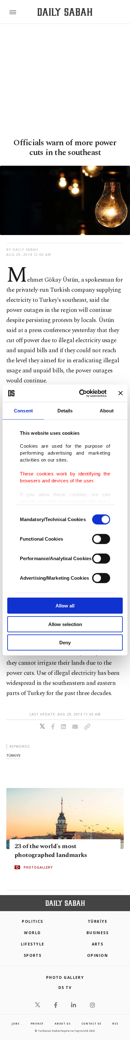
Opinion (97, 955)
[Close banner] (120, 393)
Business (97, 932)
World (32, 932)
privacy (37, 1023)
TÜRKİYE (97, 921)
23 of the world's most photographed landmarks (51, 851)
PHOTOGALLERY (38, 867)
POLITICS (32, 921)
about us (62, 1023)
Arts (97, 944)
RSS (115, 1023)
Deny (65, 642)
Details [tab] (65, 410)
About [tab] (107, 410)
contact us (91, 1023)
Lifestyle (32, 944)
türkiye (13, 755)
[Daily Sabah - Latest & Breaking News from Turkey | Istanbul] (64, 12)
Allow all (65, 605)
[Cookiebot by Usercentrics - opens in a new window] (80, 393)
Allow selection (65, 624)
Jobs (15, 1023)
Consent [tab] (23, 410)
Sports (33, 955)
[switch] (101, 539)
